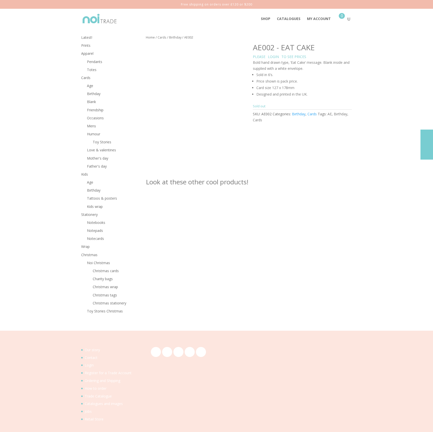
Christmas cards (106, 270)
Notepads (95, 230)
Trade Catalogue (98, 396)
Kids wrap (95, 206)
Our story (92, 349)
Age (90, 85)
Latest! (86, 37)
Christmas (89, 254)
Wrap (85, 246)
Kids (84, 174)
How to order (95, 388)
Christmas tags (105, 295)
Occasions (95, 118)
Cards (162, 37)
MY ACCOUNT (319, 19)
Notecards (95, 238)
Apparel (87, 53)
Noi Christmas (98, 262)
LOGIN (273, 56)
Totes (91, 69)
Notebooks (96, 222)
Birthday (175, 37)
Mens (91, 126)
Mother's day (97, 158)
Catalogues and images (104, 403)
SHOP (265, 19)
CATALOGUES (288, 19)
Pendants (94, 61)
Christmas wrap (105, 286)
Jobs (88, 411)
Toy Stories (102, 142)
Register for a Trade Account (108, 372)
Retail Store (94, 419)
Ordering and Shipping (102, 380)
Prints (85, 45)
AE (330, 114)
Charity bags (103, 278)
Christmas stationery (109, 303)
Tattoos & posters (102, 198)
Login (89, 365)
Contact (91, 357)
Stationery (89, 214)
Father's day (97, 166)
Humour (93, 134)
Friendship (95, 110)
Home (150, 37)
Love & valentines (101, 150)
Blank (91, 101)
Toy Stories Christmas (105, 311)
